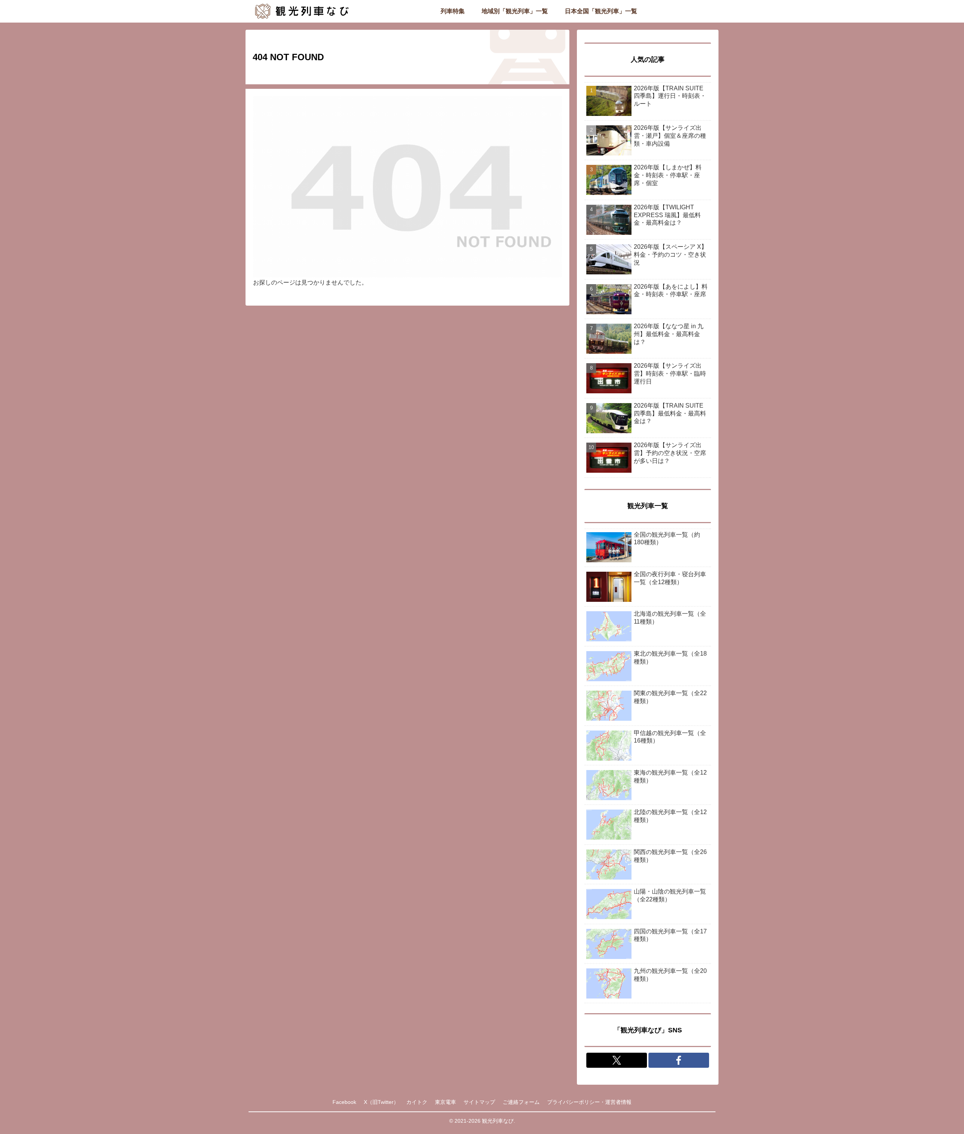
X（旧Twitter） (381, 1102)
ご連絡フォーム (521, 1102)
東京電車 (445, 1102)
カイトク (416, 1102)
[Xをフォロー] (616, 1060)
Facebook (344, 1102)
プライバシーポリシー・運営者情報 (589, 1102)
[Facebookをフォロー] (678, 1060)
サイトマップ (479, 1102)
